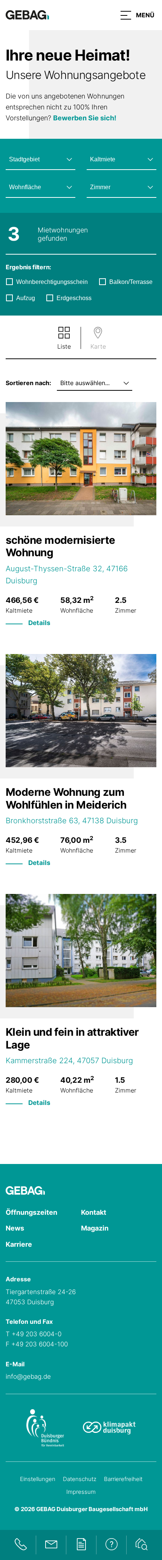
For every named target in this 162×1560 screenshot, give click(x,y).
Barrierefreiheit (123, 1479)
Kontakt (93, 1212)
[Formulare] (81, 1545)
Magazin (95, 1228)
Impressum (81, 1491)
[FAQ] (111, 1545)
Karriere (19, 1244)
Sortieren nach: (28, 383)
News (15, 1228)
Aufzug (25, 298)
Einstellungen (37, 1479)
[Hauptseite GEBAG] (27, 14)
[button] (137, 15)
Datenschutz (79, 1479)
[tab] (64, 339)
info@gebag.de (28, 1376)
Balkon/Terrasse (131, 282)
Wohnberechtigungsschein (52, 282)
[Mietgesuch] (141, 1545)
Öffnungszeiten (31, 1212)
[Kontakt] (51, 1545)
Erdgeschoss (74, 298)
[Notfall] (21, 1545)
